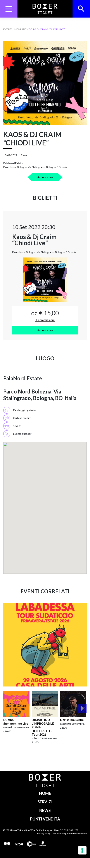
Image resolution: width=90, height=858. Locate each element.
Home (45, 793)
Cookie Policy (58, 833)
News (45, 810)
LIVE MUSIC (19, 29)
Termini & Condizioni (76, 833)
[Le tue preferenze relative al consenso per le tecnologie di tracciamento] (82, 850)
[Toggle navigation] (8, 9)
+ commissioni (45, 320)
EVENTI (7, 29)
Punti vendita (45, 819)
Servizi (45, 801)
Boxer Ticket (17, 830)
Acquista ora (45, 177)
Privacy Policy (43, 833)
